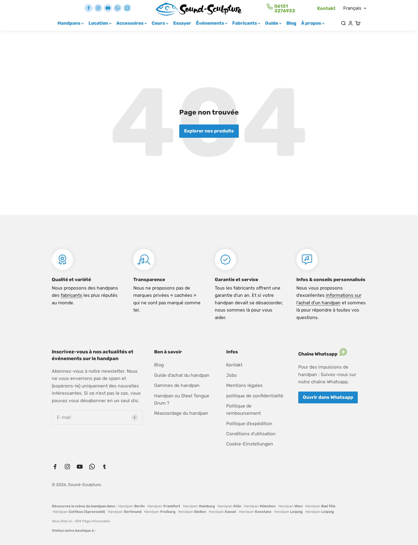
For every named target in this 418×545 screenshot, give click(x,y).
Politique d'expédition (249, 423)
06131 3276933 (284, 8)
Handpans (69, 23)
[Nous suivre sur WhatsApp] (117, 8)
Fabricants (244, 23)
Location (98, 23)
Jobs (231, 375)
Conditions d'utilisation (251, 433)
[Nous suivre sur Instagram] (98, 8)
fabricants (71, 295)
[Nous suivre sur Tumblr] (127, 8)
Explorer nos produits (209, 131)
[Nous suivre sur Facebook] (88, 8)
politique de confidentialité (254, 396)
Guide (271, 23)
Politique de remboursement (243, 409)
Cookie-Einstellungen (249, 444)
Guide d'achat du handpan (181, 375)
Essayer (182, 23)
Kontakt (326, 8)
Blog (291, 23)
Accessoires (129, 23)
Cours (158, 23)
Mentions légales (244, 385)
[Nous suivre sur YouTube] (108, 8)
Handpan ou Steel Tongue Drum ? (181, 399)
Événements (210, 23)
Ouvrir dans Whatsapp (328, 397)
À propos (311, 23)
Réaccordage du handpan (181, 413)
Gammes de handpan (177, 385)
